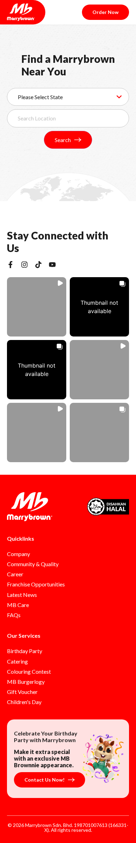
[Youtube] (52, 264)
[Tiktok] (38, 264)
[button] (36, 307)
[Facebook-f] (10, 264)
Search (63, 139)
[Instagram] (24, 264)
